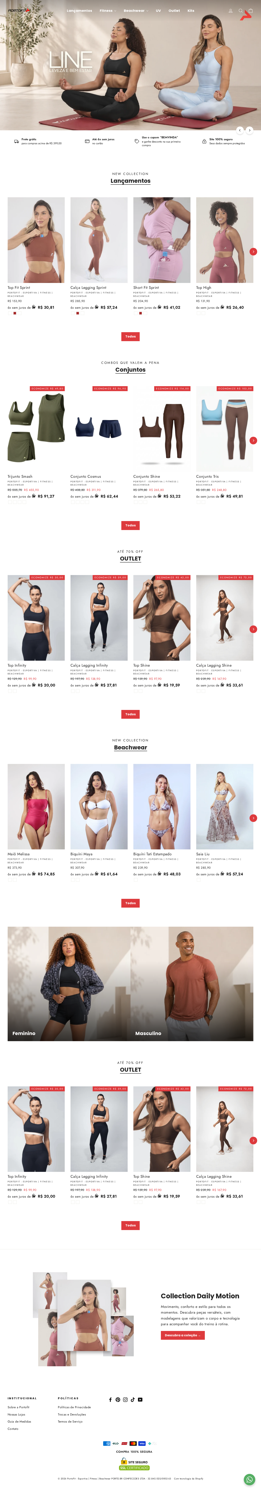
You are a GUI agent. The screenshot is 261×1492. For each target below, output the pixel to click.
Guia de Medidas (19, 1421)
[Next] (249, 130)
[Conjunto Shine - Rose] (135, 502)
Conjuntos (130, 369)
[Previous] (240, 130)
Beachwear (134, 10)
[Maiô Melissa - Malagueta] (10, 879)
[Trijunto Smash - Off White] (14, 502)
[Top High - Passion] (203, 313)
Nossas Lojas (16, 1414)
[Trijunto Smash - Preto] (10, 502)
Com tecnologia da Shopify (188, 1478)
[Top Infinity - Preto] (10, 691)
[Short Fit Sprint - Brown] (140, 313)
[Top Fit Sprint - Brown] (14, 313)
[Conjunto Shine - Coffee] (140, 502)
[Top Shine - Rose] (135, 691)
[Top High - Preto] (198, 313)
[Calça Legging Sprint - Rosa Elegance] (82, 313)
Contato (13, 1429)
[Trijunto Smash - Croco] (19, 502)
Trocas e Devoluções (72, 1414)
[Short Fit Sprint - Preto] (135, 313)
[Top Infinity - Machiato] (14, 691)
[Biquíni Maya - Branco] (73, 879)
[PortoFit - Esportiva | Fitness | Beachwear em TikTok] (132, 1399)
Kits (191, 10)
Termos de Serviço (70, 1421)
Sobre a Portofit (18, 1407)
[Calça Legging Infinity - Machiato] (77, 691)
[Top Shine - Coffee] (140, 691)
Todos (130, 336)
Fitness (106, 10)
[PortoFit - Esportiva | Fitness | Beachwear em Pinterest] (118, 1399)
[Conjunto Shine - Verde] (145, 502)
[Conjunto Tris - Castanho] (198, 502)
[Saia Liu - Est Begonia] (198, 879)
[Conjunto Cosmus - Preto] (73, 502)
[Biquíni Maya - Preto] (77, 879)
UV (158, 10)
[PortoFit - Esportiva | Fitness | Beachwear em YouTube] (140, 1399)
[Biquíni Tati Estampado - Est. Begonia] (135, 879)
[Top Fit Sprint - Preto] (10, 313)
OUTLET (130, 558)
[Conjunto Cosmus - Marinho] (82, 502)
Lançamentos (79, 10)
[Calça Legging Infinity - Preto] (73, 691)
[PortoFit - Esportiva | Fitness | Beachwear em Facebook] (110, 1399)
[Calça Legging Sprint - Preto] (73, 313)
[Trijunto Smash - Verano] (24, 502)
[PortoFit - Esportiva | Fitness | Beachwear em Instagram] (125, 1399)
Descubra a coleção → (183, 1335)
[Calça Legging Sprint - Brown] (77, 313)
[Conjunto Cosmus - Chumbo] (87, 502)
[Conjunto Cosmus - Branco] (77, 502)
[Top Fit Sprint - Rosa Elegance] (19, 313)
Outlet (174, 10)
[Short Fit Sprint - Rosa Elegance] (145, 313)
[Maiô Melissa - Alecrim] (14, 879)
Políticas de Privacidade (74, 1407)
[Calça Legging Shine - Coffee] (203, 691)
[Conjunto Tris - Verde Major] (203, 502)
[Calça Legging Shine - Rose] (198, 691)
